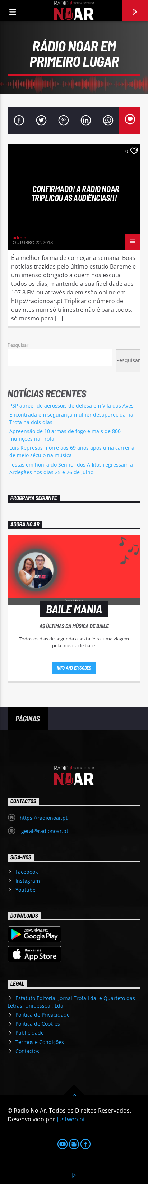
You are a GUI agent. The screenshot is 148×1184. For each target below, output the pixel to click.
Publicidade (29, 1032)
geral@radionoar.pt (44, 831)
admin (19, 237)
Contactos (27, 1051)
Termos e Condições (39, 1042)
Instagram (27, 880)
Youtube (25, 889)
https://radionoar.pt (44, 817)
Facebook (26, 871)
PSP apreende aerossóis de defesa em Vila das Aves (71, 405)
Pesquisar (18, 345)
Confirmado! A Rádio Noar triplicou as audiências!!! (75, 193)
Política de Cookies (37, 1023)
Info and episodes (74, 668)
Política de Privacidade (42, 1014)
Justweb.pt (71, 1119)
